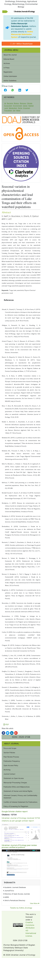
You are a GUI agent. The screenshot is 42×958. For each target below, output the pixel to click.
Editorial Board (9, 59)
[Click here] (3, 733)
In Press (6, 68)
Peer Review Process (11, 757)
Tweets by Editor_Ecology (21, 908)
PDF (7, 724)
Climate (29, 103)
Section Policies (9, 752)
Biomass (23, 103)
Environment (17, 106)
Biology (16, 103)
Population (8, 110)
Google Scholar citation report (15, 811)
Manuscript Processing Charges (15, 782)
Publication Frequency (12, 761)
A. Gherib (25, 216)
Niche (20, 108)
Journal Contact (9, 774)
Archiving (7, 770)
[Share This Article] (5, 90)
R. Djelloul (34, 216)
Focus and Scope (10, 748)
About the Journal (10, 55)
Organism (26, 108)
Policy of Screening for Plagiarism (16, 806)
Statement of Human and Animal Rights (18, 791)
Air (5, 103)
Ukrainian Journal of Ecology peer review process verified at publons (19, 846)
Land (6, 108)
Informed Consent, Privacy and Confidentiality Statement (20, 796)
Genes (25, 106)
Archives (7, 63)
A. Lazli (8, 219)
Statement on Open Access (14, 778)
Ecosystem (8, 106)
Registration (8, 72)
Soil (14, 110)
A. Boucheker (14, 216)
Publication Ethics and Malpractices (17, 787)
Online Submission (10, 76)
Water (18, 110)
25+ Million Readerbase (22, 44)
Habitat (31, 106)
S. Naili (5, 216)
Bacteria (10, 103)
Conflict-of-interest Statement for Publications (20, 802)
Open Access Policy (11, 765)
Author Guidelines (10, 80)
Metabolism (13, 108)
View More (34, 903)
